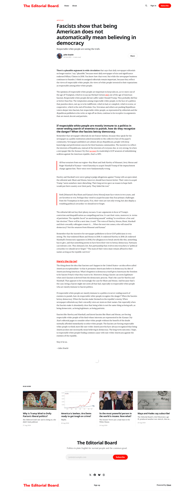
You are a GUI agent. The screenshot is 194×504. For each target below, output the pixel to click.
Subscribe (165, 6)
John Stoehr (69, 54)
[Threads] (104, 475)
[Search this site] (146, 5)
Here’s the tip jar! (67, 261)
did (106, 95)
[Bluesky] (99, 475)
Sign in (153, 5)
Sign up (97, 485)
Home (66, 6)
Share (132, 56)
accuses (92, 151)
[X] (90, 475)
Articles (60, 20)
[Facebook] (95, 475)
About (74, 6)
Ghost (168, 485)
